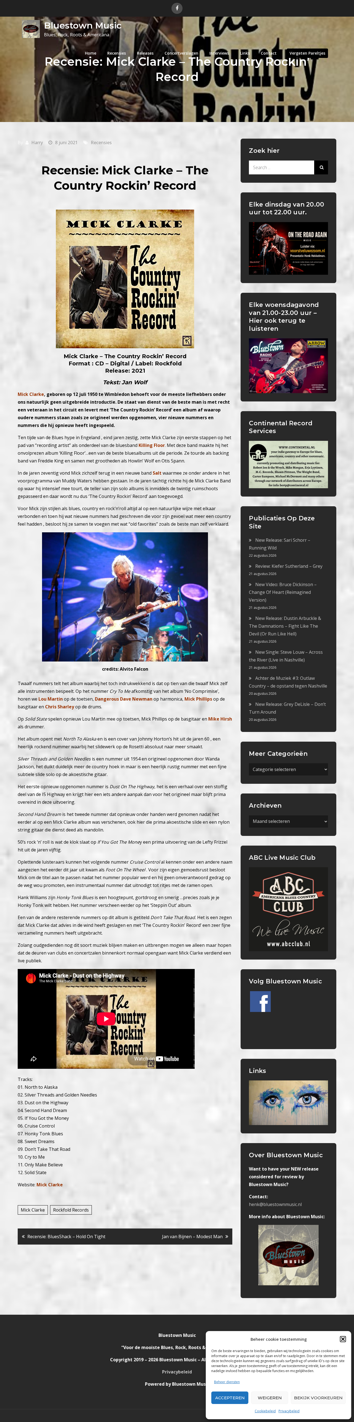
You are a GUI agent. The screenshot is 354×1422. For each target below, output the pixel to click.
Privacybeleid (289, 1411)
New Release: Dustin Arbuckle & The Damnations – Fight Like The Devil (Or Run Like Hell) (285, 626)
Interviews (219, 53)
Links (245, 53)
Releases (145, 53)
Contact (269, 53)
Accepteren (230, 1397)
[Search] (321, 167)
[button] (343, 1339)
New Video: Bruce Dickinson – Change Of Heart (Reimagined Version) (283, 592)
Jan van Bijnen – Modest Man (192, 1236)
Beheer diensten (227, 1382)
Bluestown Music (82, 25)
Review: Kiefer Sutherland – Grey (288, 566)
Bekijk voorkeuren (318, 1397)
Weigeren (270, 1397)
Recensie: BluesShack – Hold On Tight (66, 1236)
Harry (37, 142)
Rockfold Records (71, 1210)
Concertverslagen (181, 53)
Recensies (116, 53)
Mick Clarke (33, 1210)
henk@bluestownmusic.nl (275, 1204)
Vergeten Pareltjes (307, 53)
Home (90, 53)
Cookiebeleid (265, 1411)
